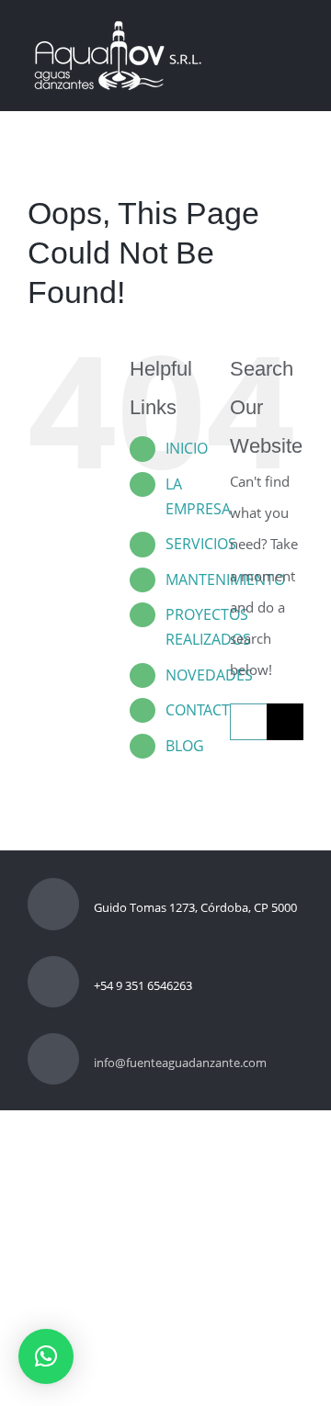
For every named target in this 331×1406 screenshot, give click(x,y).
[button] (46, 1356)
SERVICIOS (201, 544)
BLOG (185, 746)
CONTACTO (203, 710)
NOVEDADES (209, 675)
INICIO (187, 448)
